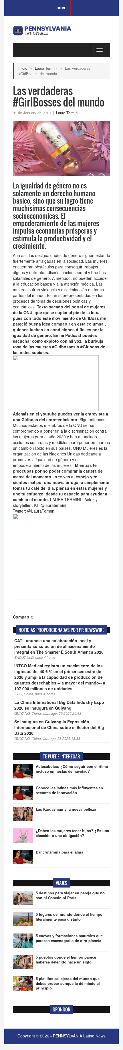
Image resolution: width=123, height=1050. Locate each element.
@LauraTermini (41, 511)
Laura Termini (46, 68)
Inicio (22, 68)
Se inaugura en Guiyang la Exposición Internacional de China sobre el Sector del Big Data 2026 (59, 727)
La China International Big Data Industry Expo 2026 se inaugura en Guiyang (59, 705)
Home (61, 8)
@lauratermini (53, 505)
